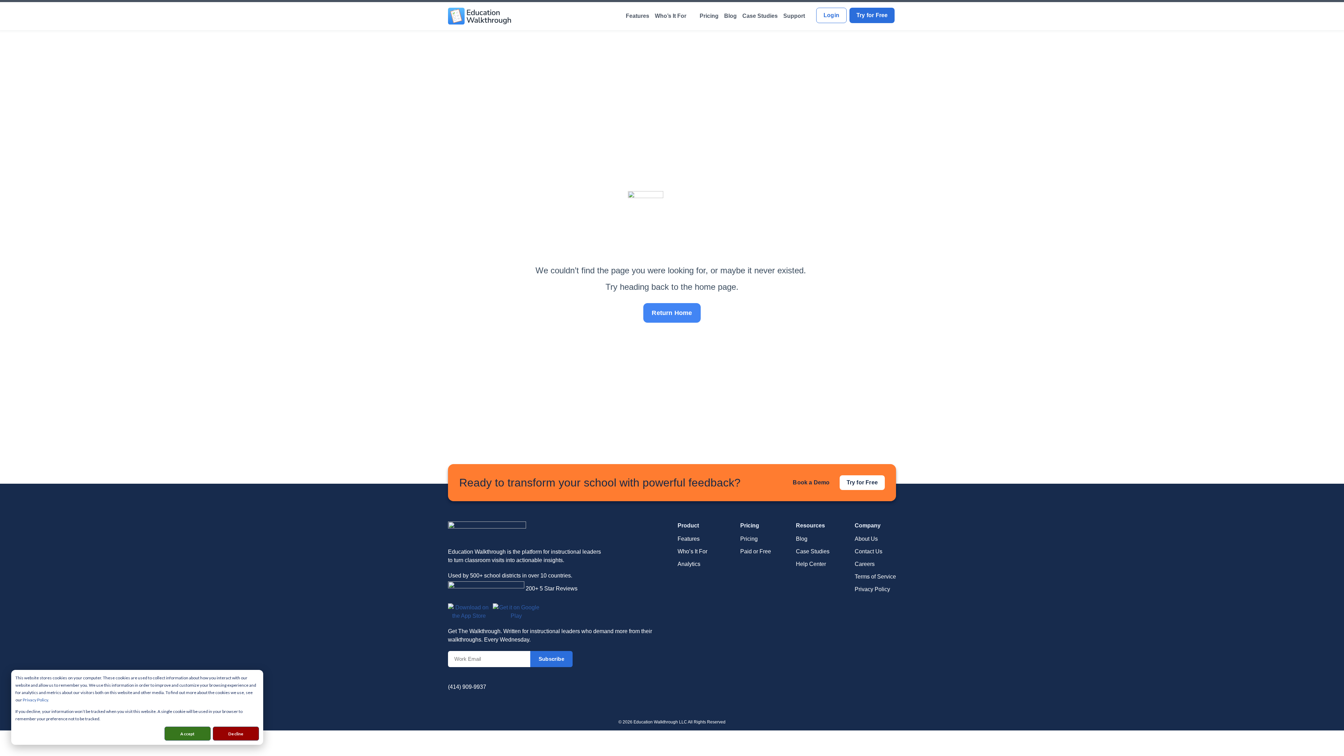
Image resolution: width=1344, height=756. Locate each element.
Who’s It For (670, 16)
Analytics (689, 564)
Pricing (709, 16)
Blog (730, 16)
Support (794, 16)
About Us (866, 539)
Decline (235, 733)
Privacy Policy (872, 589)
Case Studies (760, 16)
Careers (865, 564)
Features (637, 16)
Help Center (811, 564)
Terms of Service (875, 577)
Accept (187, 733)
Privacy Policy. (36, 699)
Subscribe (551, 659)
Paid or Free (755, 551)
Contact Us (868, 551)
